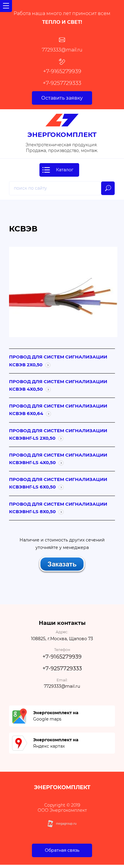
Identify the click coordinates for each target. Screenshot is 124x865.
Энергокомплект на (55, 712)
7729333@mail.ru (62, 50)
